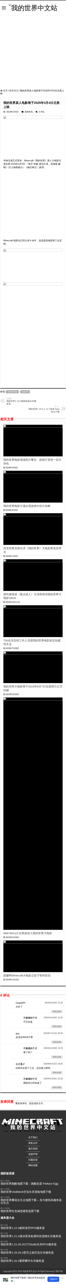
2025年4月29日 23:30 (53, 1017)
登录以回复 (57, 1011)
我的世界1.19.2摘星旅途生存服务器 (21, 401)
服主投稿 (33, 1148)
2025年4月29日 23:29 (53, 1048)
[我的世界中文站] (33, 7)
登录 (40, 1103)
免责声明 (33, 1154)
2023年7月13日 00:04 (53, 1033)
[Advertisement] (33, 53)
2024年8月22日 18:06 (53, 1064)
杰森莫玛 (25, 392)
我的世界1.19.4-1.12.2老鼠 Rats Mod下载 (44, 409)
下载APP (53, 1279)
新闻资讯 (13, 90)
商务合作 (33, 1143)
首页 (5, 90)
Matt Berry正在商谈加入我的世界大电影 (27, 933)
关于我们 (33, 1137)
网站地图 (33, 1165)
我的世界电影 (13, 392)
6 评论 (42, 112)
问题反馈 (33, 1159)
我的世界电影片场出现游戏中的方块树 (26, 506)
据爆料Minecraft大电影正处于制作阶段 (27, 975)
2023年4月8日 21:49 (54, 1003)
